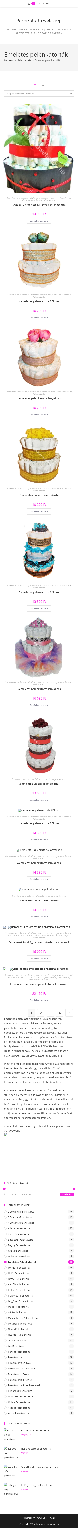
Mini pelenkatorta (17, 1312)
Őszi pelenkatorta (48, 977)
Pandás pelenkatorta (19, 1351)
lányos (37, 1095)
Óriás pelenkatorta (30, 977)
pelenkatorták (21, 1037)
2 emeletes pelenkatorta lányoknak (39, 398)
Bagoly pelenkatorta (19, 1245)
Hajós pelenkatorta (18, 1273)
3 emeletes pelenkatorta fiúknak (39, 592)
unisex (49, 1095)
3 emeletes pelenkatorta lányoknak (39, 689)
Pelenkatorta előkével (52, 935)
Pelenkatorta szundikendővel (24, 1385)
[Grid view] (35, 85)
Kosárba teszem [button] (39, 220)
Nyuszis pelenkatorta (19, 1334)
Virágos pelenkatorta (19, 1407)
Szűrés (67, 1194)
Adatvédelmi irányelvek (34, 1517)
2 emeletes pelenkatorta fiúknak (39, 301)
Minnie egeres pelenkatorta (23, 1318)
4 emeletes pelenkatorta (18, 816)
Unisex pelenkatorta (57, 779)
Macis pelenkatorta (18, 1306)
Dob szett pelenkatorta (20, 1256)
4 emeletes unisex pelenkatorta (39, 900)
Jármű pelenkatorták (19, 1278)
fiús (30, 1095)
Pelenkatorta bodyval (31, 935)
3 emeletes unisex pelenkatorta (39, 783)
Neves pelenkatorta (18, 1329)
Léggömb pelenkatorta (20, 1301)
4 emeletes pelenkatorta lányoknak (39, 863)
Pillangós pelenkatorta (20, 1390)
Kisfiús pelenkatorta (61, 294)
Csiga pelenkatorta (18, 1250)
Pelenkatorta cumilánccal (21, 1368)
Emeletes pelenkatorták (60, 197)
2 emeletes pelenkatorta (18, 294)
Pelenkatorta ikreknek (20, 1379)
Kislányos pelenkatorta (32, 200)
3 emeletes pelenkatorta (17, 197)
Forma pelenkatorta (57, 975)
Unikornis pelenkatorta (20, 1396)
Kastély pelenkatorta (19, 1284)
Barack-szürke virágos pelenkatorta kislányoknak (39, 942)
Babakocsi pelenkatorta (20, 1239)
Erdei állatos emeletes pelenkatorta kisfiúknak (39, 984)
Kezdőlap (9, 60)
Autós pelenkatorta (18, 1234)
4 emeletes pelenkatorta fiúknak (39, 823)
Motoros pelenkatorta (20, 1323)
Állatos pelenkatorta (39, 197)
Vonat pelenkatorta (18, 1413)
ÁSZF (52, 1517)
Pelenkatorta (24, 60)
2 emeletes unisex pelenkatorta (39, 495)
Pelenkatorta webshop (39, 20)
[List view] (43, 85)
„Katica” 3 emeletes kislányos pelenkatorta (39, 204)
